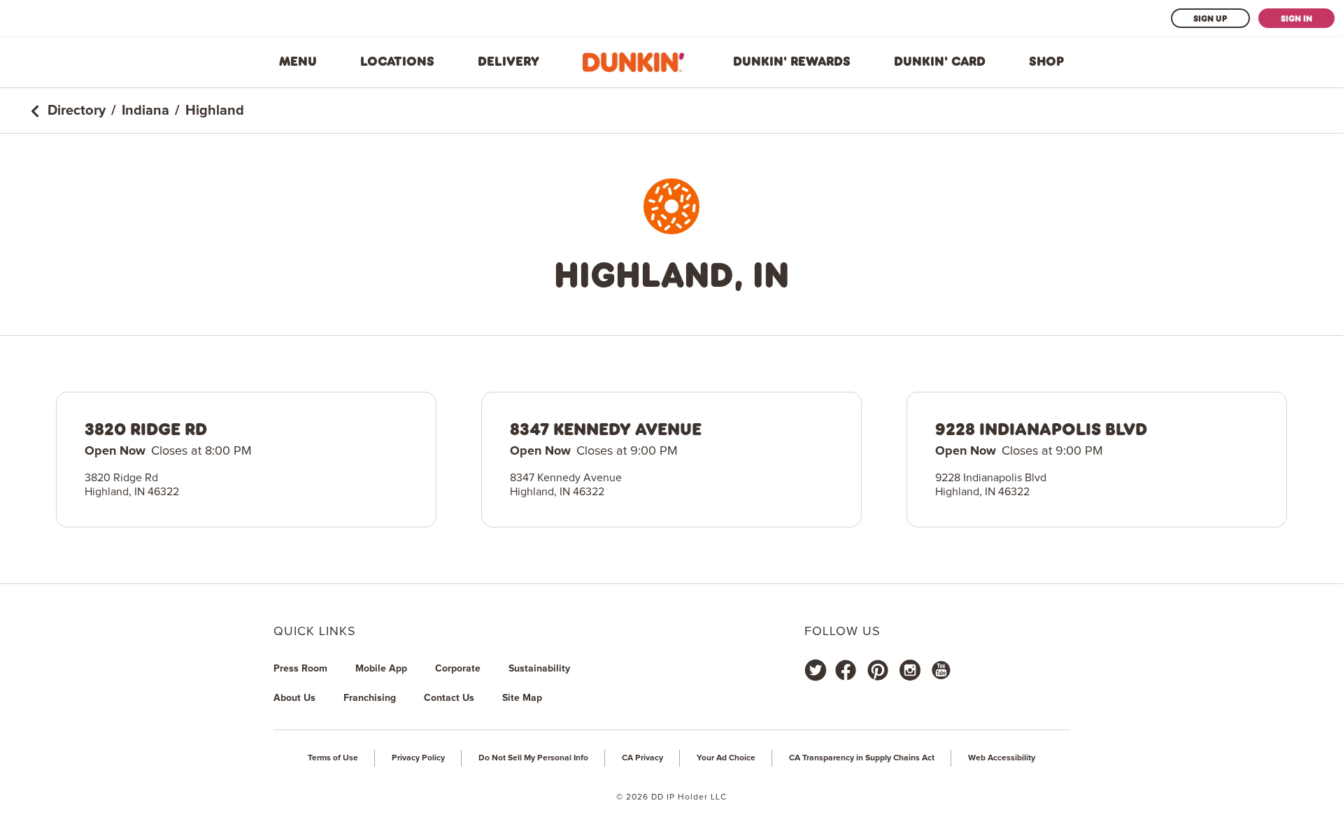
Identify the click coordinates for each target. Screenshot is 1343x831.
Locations (397, 62)
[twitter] (816, 670)
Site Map (522, 698)
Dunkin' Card (940, 62)
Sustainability (539, 669)
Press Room (300, 669)
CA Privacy (642, 758)
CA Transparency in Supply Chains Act (862, 758)
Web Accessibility (1001, 758)
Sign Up (1210, 18)
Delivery (508, 62)
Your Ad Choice (726, 758)
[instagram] (910, 670)
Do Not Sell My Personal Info (533, 758)
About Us (294, 698)
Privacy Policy (418, 758)
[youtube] (940, 670)
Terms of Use (333, 758)
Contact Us (449, 698)
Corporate (458, 669)
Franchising (369, 698)
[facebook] (846, 670)
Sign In (1296, 18)
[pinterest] (878, 670)
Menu (298, 62)
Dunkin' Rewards (792, 62)
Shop (1046, 62)
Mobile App (381, 669)
